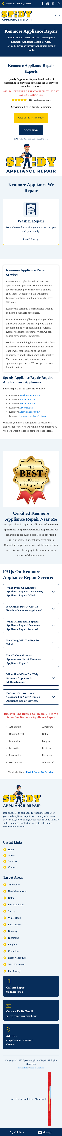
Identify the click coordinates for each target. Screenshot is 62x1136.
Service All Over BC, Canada (18, 4)
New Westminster (17, 891)
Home (11, 849)
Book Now (31, 130)
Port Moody (14, 971)
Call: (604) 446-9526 (31, 117)
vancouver (14, 884)
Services (12, 861)
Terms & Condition (37, 1068)
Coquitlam (13, 951)
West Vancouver (16, 964)
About (11, 855)
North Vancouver (17, 957)
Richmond (13, 937)
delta (11, 897)
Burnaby (12, 931)
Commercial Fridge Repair (33, 416)
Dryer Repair (26, 407)
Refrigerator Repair (29, 395)
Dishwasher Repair (29, 411)
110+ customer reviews (40, 100)
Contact (12, 867)
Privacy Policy (23, 1068)
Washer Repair (27, 403)
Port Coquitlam (16, 904)
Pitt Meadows (15, 924)
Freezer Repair (27, 399)
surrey (11, 911)
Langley (12, 944)
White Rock (14, 917)
